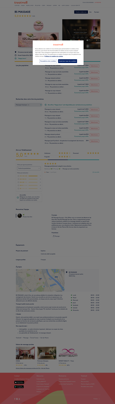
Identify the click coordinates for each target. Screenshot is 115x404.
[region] (58, 52)
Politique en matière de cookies (53, 56)
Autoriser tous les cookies (67, 61)
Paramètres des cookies (48, 61)
